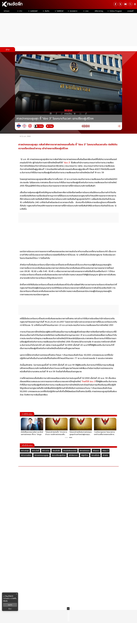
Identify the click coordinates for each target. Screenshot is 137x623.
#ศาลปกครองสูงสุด (41, 455)
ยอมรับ (10, 605)
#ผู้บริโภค (84, 455)
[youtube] (125, 4)
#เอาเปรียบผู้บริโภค (59, 455)
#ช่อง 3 (105, 451)
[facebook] (115, 4)
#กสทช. (105, 455)
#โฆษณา (96, 451)
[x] (120, 4)
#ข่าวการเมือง (26, 455)
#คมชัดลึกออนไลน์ (69, 451)
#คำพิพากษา (73, 455)
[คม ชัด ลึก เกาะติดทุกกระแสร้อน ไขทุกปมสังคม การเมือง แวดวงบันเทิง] (68, 4)
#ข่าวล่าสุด (25, 451)
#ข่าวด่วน (45, 451)
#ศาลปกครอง (85, 451)
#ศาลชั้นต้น (95, 455)
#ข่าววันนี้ (35, 451)
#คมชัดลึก (56, 451)
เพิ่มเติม (5, 601)
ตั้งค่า (10, 609)
